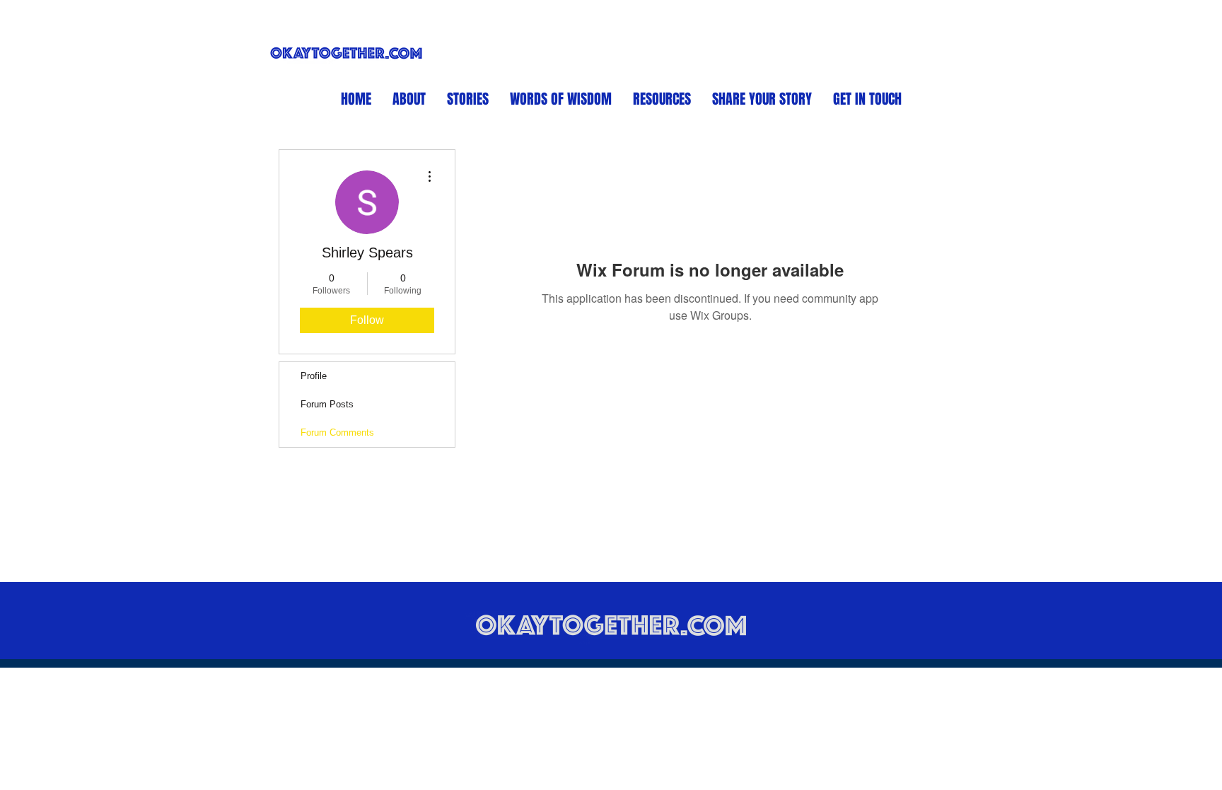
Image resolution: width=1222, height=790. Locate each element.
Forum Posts (327, 404)
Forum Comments (337, 432)
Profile (314, 376)
